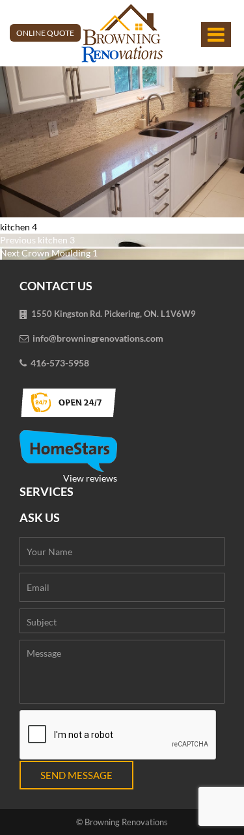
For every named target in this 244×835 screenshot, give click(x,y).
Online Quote (45, 33)
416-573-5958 (60, 362)
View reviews (90, 478)
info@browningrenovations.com (98, 338)
